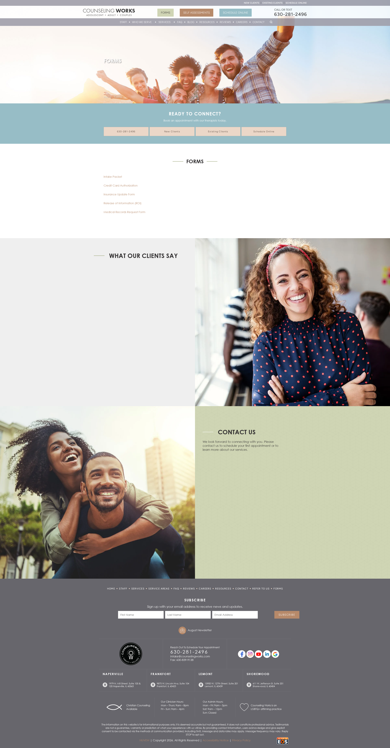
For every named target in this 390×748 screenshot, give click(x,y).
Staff (123, 22)
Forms (165, 12)
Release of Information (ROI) (123, 203)
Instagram (250, 654)
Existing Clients (272, 3)
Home (111, 588)
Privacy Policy (241, 740)
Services (164, 22)
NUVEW (144, 740)
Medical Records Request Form (124, 212)
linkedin (267, 654)
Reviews (225, 22)
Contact (258, 22)
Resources (206, 22)
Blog (190, 22)
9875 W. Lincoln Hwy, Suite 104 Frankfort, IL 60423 (173, 685)
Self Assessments (196, 12)
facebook (242, 654)
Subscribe (286, 614)
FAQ (179, 22)
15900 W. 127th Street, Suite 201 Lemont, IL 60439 (221, 685)
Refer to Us (260, 588)
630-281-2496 (290, 14)
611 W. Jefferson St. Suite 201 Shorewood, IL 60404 (268, 685)
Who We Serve (142, 22)
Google (275, 654)
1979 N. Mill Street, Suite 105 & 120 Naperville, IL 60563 (125, 685)
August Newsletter (200, 630)
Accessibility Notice (216, 740)
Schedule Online (296, 3)
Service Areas (159, 588)
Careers (241, 22)
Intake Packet (113, 176)
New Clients (251, 3)
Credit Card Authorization (121, 185)
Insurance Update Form (119, 194)
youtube (258, 654)
